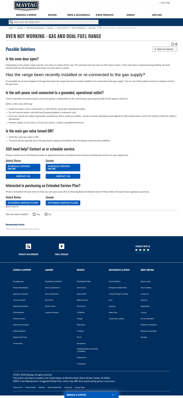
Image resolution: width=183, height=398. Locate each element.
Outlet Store (113, 312)
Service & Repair (19, 300)
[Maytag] (26, 6)
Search (11, 22)
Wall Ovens (81, 325)
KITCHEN (80, 269)
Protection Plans (19, 319)
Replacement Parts (20, 337)
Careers (144, 312)
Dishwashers (81, 357)
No (49, 214)
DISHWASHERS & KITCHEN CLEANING (87, 350)
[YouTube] (148, 251)
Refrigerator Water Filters (118, 288)
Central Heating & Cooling (118, 294)
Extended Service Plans (23, 203)
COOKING (80, 312)
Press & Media (146, 288)
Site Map (144, 337)
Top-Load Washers (52, 294)
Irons (110, 300)
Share (176, 44)
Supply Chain (80, 387)
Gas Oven (92, 28)
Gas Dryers (49, 300)
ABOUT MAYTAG (147, 269)
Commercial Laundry (116, 319)
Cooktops (80, 331)
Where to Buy (145, 282)
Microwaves (81, 343)
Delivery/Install (18, 312)
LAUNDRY (49, 269)
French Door (81, 288)
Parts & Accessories (78, 15)
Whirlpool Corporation (149, 331)
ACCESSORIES (114, 282)
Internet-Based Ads (54, 387)
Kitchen (52, 15)
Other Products (104, 15)
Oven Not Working (78, 28)
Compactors (81, 364)
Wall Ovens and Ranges (35, 28)
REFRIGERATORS (84, 282)
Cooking (20, 28)
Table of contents (165, 49)
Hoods (79, 337)
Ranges (51, 28)
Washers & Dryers (26, 15)
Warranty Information (20, 306)
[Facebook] (136, 251)
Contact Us (23, 176)
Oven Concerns (63, 28)
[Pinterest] (144, 251)
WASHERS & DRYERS (53, 282)
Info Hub (157, 15)
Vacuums (112, 306)
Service (131, 15)
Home (11, 28)
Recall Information (147, 319)
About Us (144, 300)
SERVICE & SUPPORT (22, 269)
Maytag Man (145, 306)
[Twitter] (140, 251)
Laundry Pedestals (52, 312)
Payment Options (19, 331)
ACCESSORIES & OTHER (119, 269)
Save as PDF (172, 44)
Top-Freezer (81, 306)
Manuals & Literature (20, 294)
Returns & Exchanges (21, 325)
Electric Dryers (50, 306)
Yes (38, 214)
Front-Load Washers (52, 288)
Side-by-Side (81, 294)
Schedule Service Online (19, 167)
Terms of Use (18, 387)
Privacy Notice (30, 387)
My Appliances (18, 282)
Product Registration (20, 288)
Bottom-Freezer (82, 300)
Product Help (18, 343)
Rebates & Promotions (149, 325)
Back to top (11, 206)
